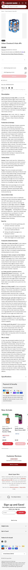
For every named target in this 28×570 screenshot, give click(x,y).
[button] (22, 3)
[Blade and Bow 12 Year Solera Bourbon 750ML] (7, 419)
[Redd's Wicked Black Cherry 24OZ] (20, 419)
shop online (22, 487)
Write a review (14, 464)
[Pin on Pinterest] (12, 87)
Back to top (14, 520)
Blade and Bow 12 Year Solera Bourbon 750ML (7, 430)
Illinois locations (14, 487)
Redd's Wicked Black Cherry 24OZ (20, 429)
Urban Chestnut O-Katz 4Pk (11, 11)
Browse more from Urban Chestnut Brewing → (12, 54)
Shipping (3, 49)
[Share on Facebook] (9, 87)
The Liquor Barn (8, 558)
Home (2, 11)
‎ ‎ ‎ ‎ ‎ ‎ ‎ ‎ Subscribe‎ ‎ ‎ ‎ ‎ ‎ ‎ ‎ (21, 512)
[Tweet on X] (6, 87)
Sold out (14, 76)
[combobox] (14, 6)
